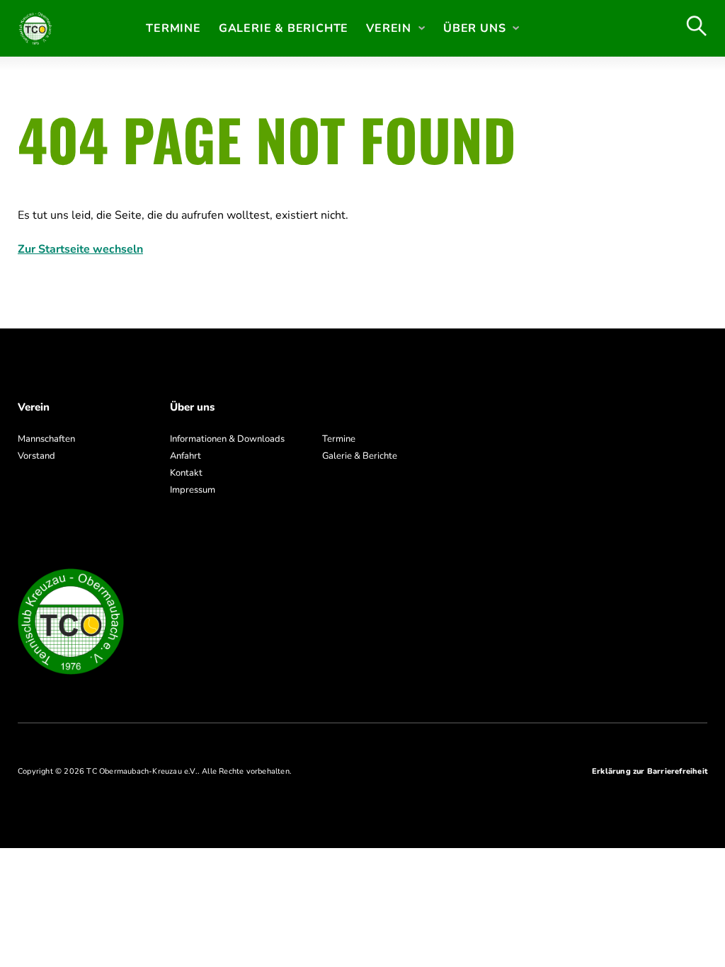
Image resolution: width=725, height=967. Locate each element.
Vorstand (36, 456)
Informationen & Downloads (227, 439)
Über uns (474, 28)
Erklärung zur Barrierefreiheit (649, 771)
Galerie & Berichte (283, 28)
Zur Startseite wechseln (80, 249)
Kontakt (186, 473)
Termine (173, 28)
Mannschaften (46, 439)
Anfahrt (185, 456)
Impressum (192, 489)
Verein (388, 28)
